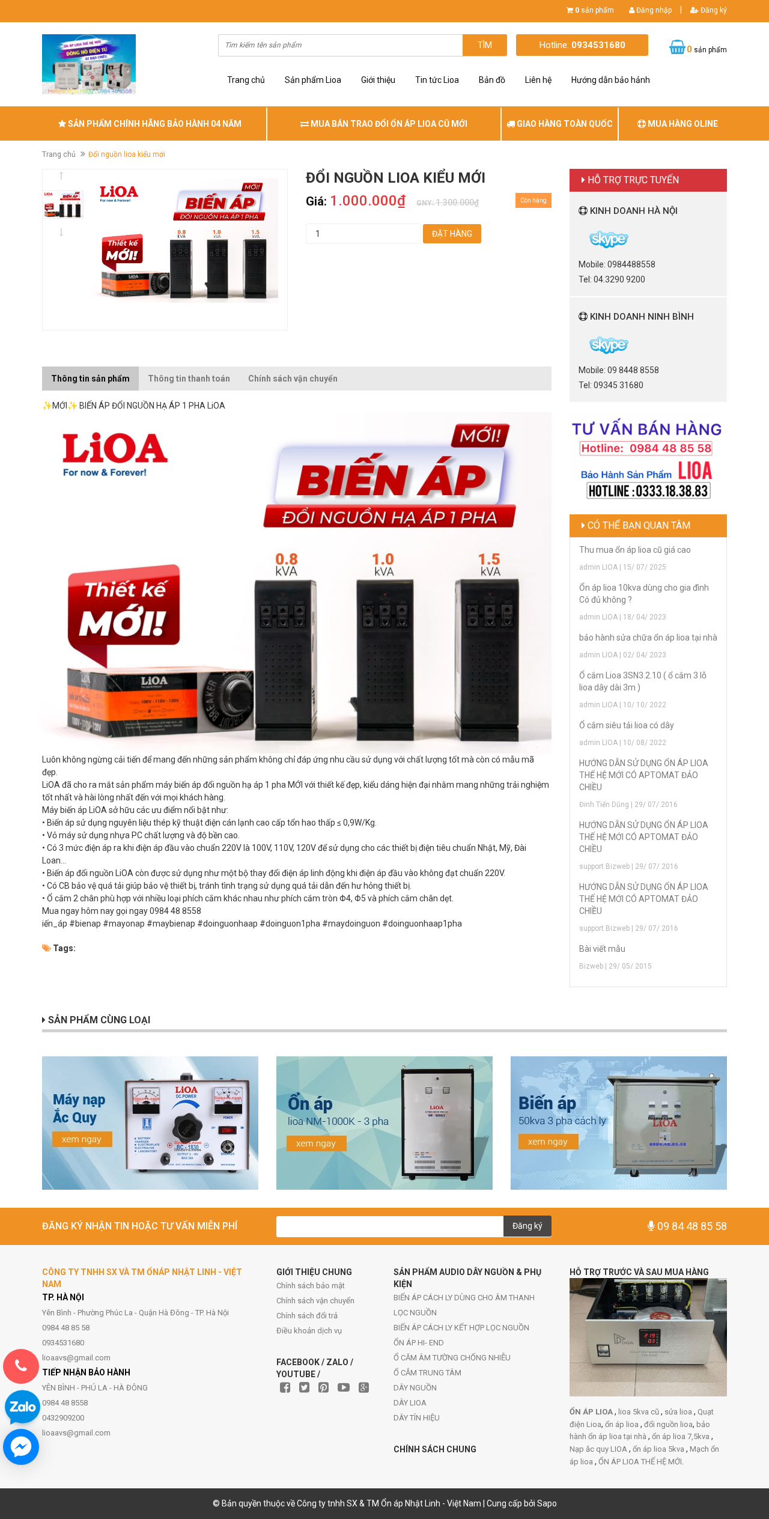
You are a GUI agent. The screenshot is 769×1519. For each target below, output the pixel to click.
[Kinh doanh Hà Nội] (579, 238)
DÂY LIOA (410, 1402)
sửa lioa (679, 1411)
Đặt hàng (452, 234)
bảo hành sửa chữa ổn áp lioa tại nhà (648, 637)
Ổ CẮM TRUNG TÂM (427, 1372)
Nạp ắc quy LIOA (599, 1449)
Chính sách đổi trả (307, 1315)
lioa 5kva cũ (639, 1411)
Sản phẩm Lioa (313, 80)
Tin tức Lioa (437, 80)
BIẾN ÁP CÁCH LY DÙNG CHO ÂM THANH (464, 1297)
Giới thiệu (378, 80)
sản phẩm (594, 10)
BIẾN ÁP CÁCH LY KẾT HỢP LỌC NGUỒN (461, 1327)
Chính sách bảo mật (310, 1285)
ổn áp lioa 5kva (659, 1449)
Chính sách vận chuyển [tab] (293, 378)
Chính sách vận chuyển (315, 1300)
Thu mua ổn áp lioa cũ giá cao (635, 550)
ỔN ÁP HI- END (419, 1342)
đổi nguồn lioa (668, 1424)
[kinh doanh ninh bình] (579, 344)
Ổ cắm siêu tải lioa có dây (626, 725)
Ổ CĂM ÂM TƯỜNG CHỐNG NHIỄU (452, 1357)
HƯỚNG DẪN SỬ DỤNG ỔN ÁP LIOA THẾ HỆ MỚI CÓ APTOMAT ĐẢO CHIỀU (643, 775)
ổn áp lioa (622, 1424)
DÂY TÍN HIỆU (417, 1417)
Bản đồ (492, 80)
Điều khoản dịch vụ (309, 1330)
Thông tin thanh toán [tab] (189, 378)
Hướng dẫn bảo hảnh (610, 80)
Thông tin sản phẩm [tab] (90, 378)
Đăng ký (713, 10)
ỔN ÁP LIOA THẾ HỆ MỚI (640, 1461)
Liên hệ (538, 80)
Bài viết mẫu (602, 949)
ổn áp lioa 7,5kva (681, 1436)
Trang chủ (246, 80)
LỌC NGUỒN (415, 1312)
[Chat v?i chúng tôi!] (21, 1447)
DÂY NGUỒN (415, 1387)
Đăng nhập (653, 10)
